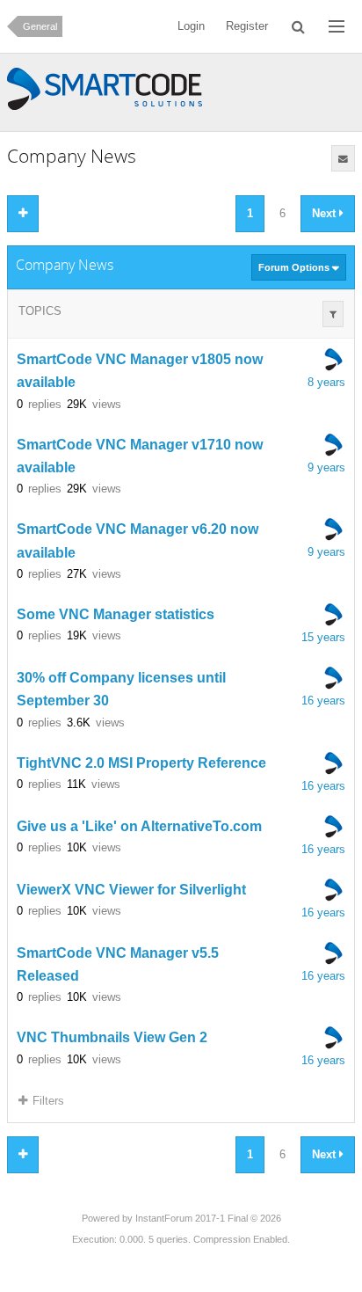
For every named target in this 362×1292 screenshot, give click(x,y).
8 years (326, 382)
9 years (326, 467)
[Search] (298, 26)
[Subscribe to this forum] (343, 158)
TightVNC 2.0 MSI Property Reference (141, 762)
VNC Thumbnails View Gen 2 (112, 1038)
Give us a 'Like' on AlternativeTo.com (139, 826)
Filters (48, 1100)
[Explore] (336, 26)
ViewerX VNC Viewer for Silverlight (131, 889)
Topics (40, 311)
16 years (323, 700)
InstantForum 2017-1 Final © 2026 (208, 1218)
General (40, 26)
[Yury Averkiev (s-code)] (333, 359)
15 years (323, 637)
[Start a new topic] (23, 213)
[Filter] (333, 314)
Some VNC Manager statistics (115, 614)
